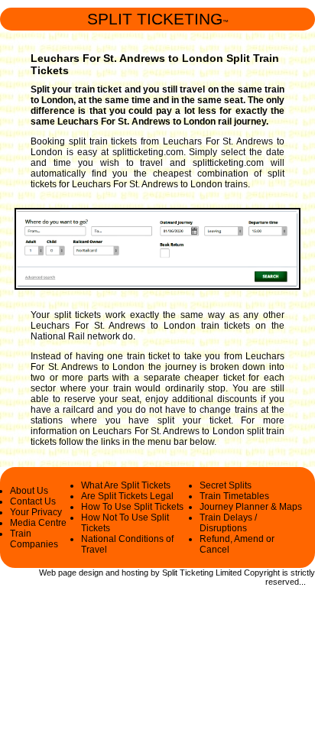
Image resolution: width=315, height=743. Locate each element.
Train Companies (34, 539)
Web (47, 572)
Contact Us (33, 501)
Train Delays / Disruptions (228, 523)
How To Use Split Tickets (132, 506)
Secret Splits (226, 485)
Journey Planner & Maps (251, 506)
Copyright (262, 572)
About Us (29, 490)
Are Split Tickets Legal (127, 496)
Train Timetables (234, 496)
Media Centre (38, 523)
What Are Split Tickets (125, 485)
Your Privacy (36, 512)
